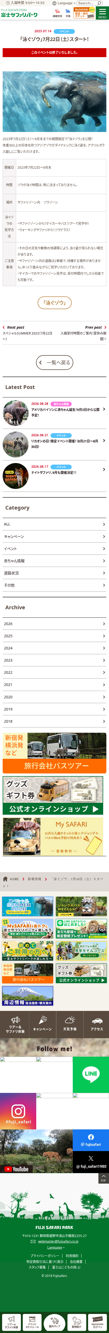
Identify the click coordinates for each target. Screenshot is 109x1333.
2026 (8, 623)
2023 (8, 660)
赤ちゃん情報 (14, 560)
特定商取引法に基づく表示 (44, 1262)
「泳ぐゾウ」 (54, 303)
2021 (8, 684)
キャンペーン (14, 536)
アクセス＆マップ (95, 1024)
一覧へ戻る (58, 362)
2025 (8, 635)
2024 (8, 648)
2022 (8, 672)
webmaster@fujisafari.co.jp (58, 1241)
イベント (10, 548)
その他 (9, 585)
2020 (8, 696)
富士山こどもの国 (64, 1267)
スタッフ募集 (37, 1267)
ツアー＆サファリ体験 (13, 1024)
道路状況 (11, 572)
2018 (8, 721)
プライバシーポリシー (45, 1256)
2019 (8, 709)
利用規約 (72, 1256)
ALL (7, 523)
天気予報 (68, 1024)
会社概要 (76, 1262)
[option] (27, 906)
